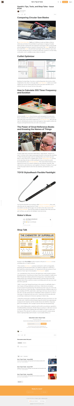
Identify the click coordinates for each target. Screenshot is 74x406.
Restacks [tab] (24, 342)
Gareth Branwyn (23, 10)
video (27, 42)
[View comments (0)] (22, 14)
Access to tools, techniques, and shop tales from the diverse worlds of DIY (31, 360)
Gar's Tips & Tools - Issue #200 (25, 359)
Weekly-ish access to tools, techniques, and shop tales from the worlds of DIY (31, 368)
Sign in (70, 1)
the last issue (48, 261)
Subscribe (65, 1)
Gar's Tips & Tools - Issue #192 (25, 374)
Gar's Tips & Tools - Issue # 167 (25, 366)
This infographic (41, 271)
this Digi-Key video (44, 119)
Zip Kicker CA (28, 266)
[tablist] (22, 343)
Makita (47, 47)
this (20, 42)
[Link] (16, 17)
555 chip (27, 116)
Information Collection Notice (36, 327)
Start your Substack (34, 401)
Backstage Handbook (34, 162)
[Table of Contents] (1, 203)
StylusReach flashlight (22, 209)
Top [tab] (18, 356)
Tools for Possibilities (44, 204)
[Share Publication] (61, 2)
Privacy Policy (45, 327)
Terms (39, 398)
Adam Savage (45, 158)
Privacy (36, 398)
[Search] (58, 2)
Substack (31, 403)
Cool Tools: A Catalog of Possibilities (46, 206)
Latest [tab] (21, 356)
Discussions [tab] (26, 356)
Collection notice (44, 398)
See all (19, 381)
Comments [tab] (20, 342)
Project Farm (23, 42)
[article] (37, 361)
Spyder (26, 49)
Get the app (42, 401)
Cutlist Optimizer (42, 83)
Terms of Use (42, 326)
